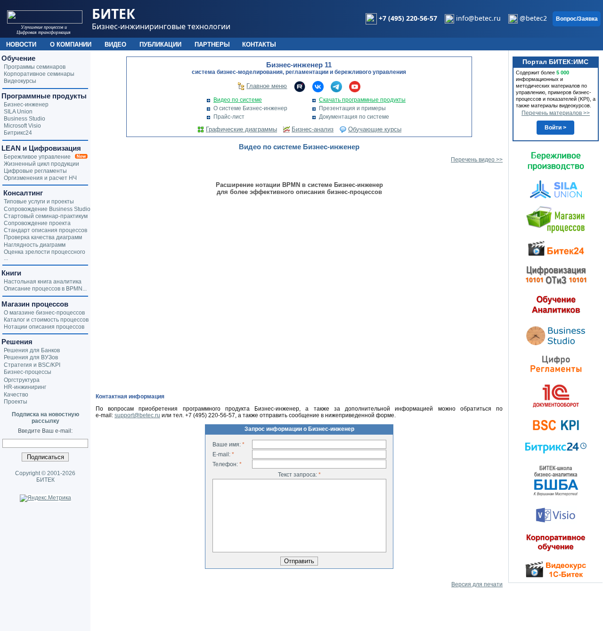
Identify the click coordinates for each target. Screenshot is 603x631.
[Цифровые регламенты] (556, 363)
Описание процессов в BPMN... (45, 288)
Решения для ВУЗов (31, 357)
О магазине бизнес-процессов (44, 312)
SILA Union (18, 111)
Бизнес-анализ (313, 129)
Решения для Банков (32, 350)
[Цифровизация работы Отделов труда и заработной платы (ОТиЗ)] (556, 274)
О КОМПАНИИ (70, 44)
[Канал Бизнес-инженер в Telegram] (336, 86)
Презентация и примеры (352, 108)
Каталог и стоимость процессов (46, 319)
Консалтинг (22, 193)
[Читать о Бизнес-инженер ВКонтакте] (318, 86)
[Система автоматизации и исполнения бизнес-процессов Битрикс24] (556, 448)
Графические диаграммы (241, 129)
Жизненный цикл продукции (41, 164)
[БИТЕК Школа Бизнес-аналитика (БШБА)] (555, 480)
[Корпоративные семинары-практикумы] (556, 542)
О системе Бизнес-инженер (250, 108)
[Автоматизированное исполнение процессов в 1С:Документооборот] (555, 395)
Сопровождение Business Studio (47, 209)
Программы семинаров (34, 67)
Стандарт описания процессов (45, 230)
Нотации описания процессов (44, 327)
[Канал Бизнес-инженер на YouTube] (354, 86)
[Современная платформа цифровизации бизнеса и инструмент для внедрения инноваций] (556, 189)
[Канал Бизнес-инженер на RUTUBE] (299, 86)
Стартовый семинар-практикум (46, 216)
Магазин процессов (34, 304)
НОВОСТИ (21, 44)
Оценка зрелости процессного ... (44, 255)
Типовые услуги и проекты (39, 201)
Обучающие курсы (374, 129)
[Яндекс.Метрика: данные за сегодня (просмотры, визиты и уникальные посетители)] (45, 498)
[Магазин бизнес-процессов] (555, 219)
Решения (17, 342)
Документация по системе (354, 116)
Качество (16, 394)
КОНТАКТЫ (259, 44)
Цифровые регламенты (35, 171)
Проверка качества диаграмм (43, 237)
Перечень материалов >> (556, 113)
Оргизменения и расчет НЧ (40, 178)
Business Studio (24, 118)
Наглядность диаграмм (34, 245)
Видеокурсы (20, 81)
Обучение (18, 58)
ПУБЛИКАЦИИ (160, 44)
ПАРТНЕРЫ (212, 44)
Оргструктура (22, 380)
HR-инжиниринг (25, 387)
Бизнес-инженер (26, 104)
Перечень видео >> (477, 159)
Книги (11, 273)
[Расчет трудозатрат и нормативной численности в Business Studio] (556, 335)
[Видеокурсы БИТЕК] (556, 247)
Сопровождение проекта (37, 223)
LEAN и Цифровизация (41, 148)
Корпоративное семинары (39, 74)
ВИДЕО (115, 44)
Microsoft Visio (22, 125)
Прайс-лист (228, 116)
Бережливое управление (39, 157)
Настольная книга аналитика (42, 281)
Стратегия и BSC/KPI (32, 365)
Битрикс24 (18, 132)
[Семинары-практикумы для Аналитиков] (556, 304)
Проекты (15, 401)
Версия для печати (477, 584)
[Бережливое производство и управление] (556, 161)
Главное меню (266, 85)
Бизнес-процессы (27, 372)
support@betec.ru (137, 415)
